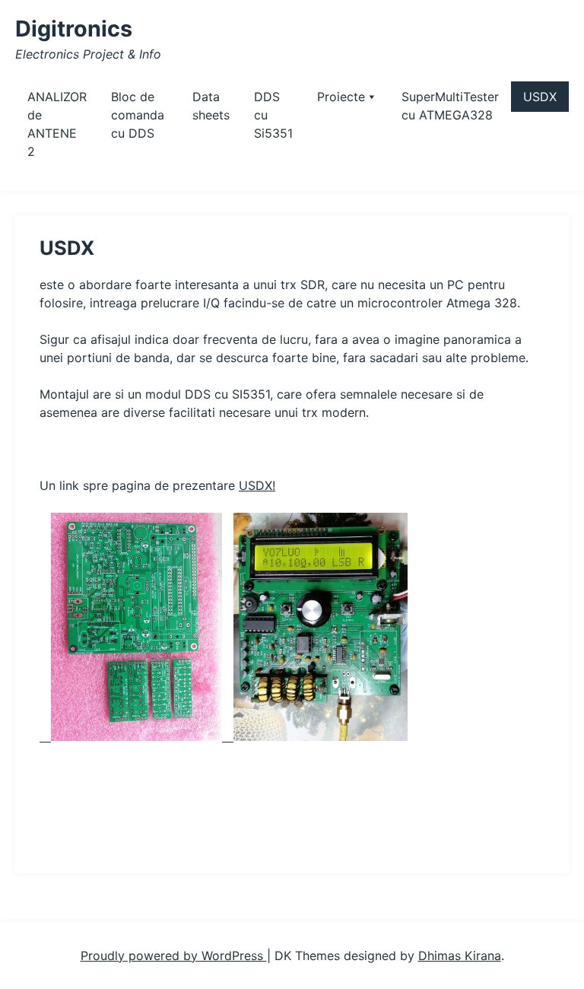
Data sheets (211, 105)
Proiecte (341, 96)
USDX (540, 96)
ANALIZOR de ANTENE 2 (57, 124)
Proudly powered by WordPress (174, 955)
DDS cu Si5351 (273, 115)
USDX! (257, 485)
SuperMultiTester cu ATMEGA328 (450, 105)
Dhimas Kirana (459, 955)
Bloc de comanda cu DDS (137, 115)
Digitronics (73, 28)
